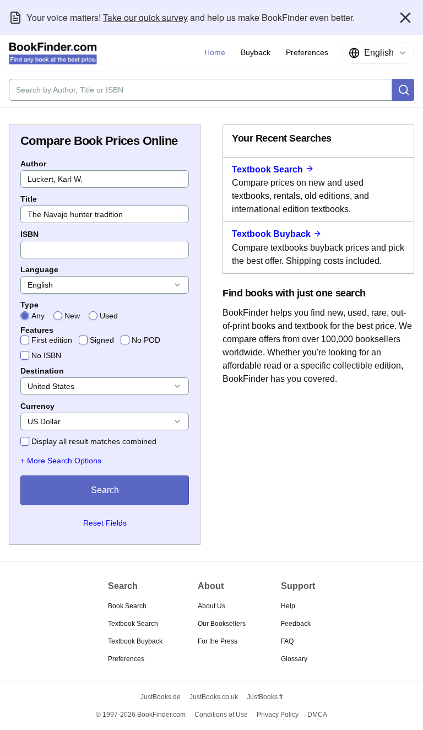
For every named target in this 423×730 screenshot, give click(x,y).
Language (39, 269)
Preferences (126, 659)
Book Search (127, 606)
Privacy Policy (278, 714)
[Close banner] (405, 17)
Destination (42, 370)
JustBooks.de (160, 697)
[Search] (403, 90)
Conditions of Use (221, 714)
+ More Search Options (60, 460)
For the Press (217, 641)
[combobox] (377, 53)
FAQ (287, 641)
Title (28, 198)
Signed (102, 340)
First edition (51, 340)
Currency (37, 406)
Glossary (294, 659)
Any (38, 316)
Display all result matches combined (93, 441)
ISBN (29, 234)
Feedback (296, 624)
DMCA (317, 714)
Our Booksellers (222, 624)
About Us (211, 606)
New (72, 316)
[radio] (24, 315)
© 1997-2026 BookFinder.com (141, 714)
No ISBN (46, 355)
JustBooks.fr (265, 697)
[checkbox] (24, 340)
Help (288, 606)
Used (109, 316)
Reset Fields (105, 522)
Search (105, 490)
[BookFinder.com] (53, 53)
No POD (146, 340)
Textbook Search (267, 169)
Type (29, 304)
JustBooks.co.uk (213, 697)
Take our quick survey (145, 17)
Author (33, 163)
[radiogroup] (104, 315)
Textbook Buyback (271, 234)
